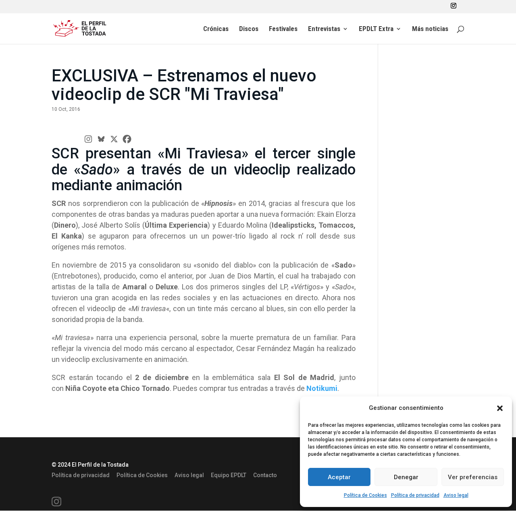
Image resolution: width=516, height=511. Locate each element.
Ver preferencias (472, 477)
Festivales (283, 29)
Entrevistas (324, 29)
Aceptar (339, 477)
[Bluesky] (101, 139)
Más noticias (430, 29)
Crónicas (216, 29)
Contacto (265, 475)
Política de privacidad (415, 495)
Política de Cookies (365, 495)
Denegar (406, 477)
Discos (248, 29)
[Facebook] (127, 139)
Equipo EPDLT (228, 475)
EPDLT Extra (376, 29)
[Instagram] (88, 139)
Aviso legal (455, 495)
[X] (114, 139)
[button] (500, 408)
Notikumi (321, 388)
